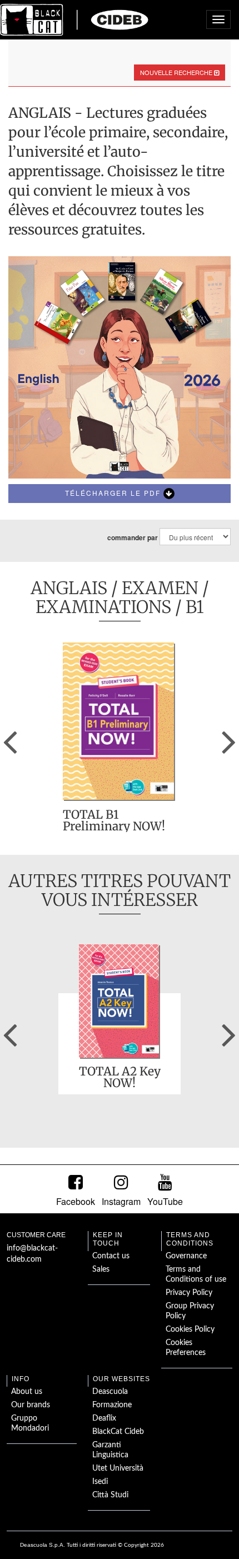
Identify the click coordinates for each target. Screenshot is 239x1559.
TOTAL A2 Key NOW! (120, 1077)
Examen (160, 588)
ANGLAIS (69, 588)
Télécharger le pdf (114, 492)
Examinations (103, 606)
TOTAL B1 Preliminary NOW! (114, 820)
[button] (10, 738)
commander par (132, 537)
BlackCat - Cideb (74, 19)
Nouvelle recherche (177, 72)
